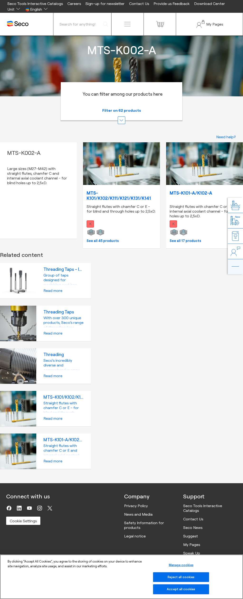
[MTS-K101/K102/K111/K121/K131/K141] (121, 163)
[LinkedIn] (19, 508)
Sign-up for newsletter (105, 3)
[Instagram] (39, 508)
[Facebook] (9, 508)
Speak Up (191, 553)
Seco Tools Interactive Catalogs (35, 3)
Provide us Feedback (172, 3)
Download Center (209, 3)
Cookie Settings (23, 521)
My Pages (191, 544)
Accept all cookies (181, 589)
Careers (74, 3)
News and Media (138, 514)
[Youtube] (29, 508)
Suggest (190, 536)
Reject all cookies (181, 577)
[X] (50, 508)
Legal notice (135, 536)
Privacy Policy (136, 505)
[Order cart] (160, 24)
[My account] (209, 24)
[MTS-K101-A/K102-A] (204, 163)
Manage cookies (181, 565)
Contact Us (139, 3)
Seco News (192, 527)
